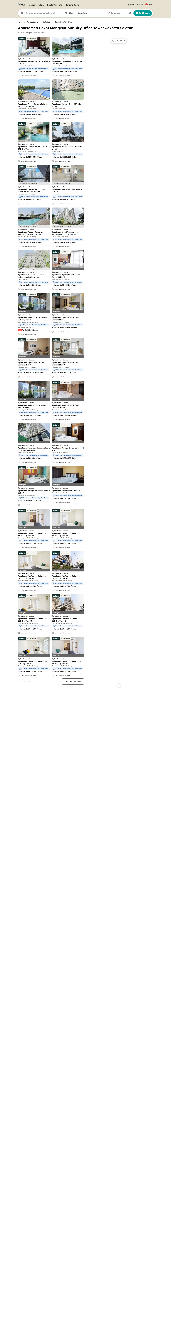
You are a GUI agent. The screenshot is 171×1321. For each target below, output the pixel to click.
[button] (135, 5)
